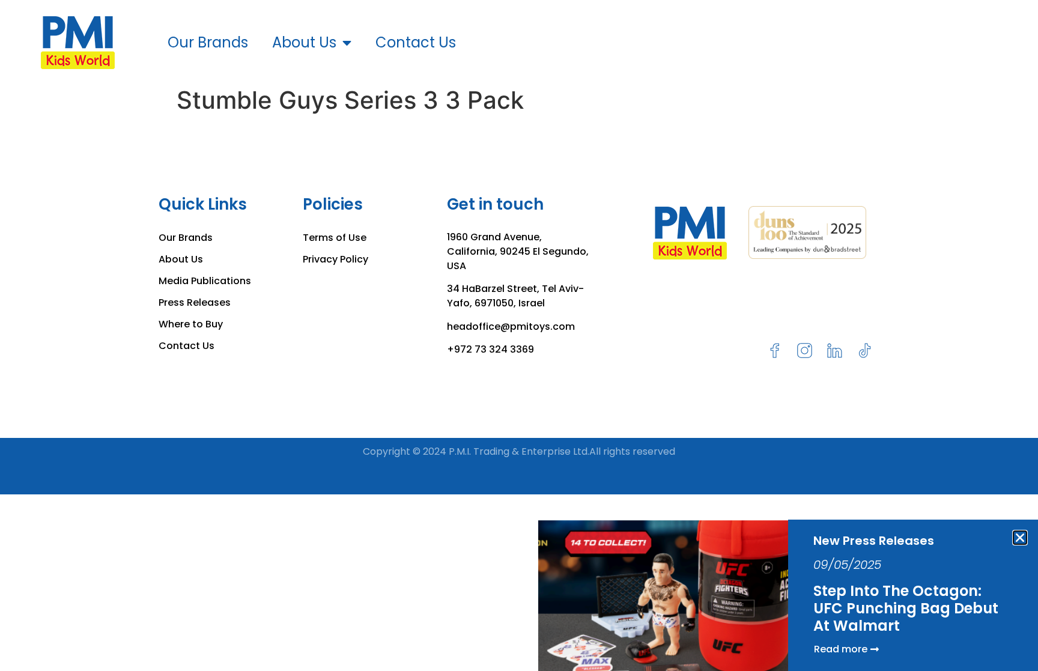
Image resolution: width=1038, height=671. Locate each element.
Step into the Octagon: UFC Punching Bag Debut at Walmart (905, 608)
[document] (519, 335)
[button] (1020, 538)
